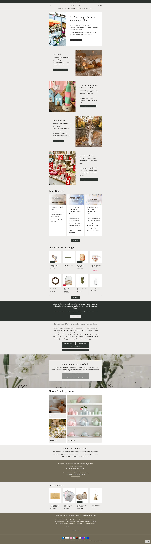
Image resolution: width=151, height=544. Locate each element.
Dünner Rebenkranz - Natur (54, 289)
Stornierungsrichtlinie (98, 541)
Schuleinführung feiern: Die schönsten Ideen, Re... (92, 210)
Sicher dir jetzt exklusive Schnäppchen (86, 180)
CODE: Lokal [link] (75, 477)
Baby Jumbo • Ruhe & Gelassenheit (54, 266)
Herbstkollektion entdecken (61, 69)
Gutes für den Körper (75, 346)
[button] (50, 5)
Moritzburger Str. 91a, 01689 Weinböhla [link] (75, 377)
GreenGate (71, 440)
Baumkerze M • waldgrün (68, 265)
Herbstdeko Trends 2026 (57, 208)
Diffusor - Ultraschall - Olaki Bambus (81, 266)
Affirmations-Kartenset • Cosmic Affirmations (54, 506)
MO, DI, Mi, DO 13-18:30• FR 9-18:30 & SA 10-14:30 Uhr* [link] (75, 374)
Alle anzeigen (75, 240)
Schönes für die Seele (68, 343)
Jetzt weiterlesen (75, 316)
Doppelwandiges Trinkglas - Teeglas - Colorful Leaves (96, 266)
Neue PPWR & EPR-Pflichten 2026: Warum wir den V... (74, 210)
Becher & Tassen (82, 343)
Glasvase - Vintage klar (95, 288)
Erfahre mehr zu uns (76, 40)
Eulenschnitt (53, 415)
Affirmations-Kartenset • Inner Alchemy (82, 506)
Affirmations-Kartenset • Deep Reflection (68, 506)
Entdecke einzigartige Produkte (88, 106)
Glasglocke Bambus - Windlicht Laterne (68, 289)
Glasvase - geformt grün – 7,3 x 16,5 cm (82, 289)
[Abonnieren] (84, 526)
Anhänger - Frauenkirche (95, 505)
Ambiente (52, 440)
